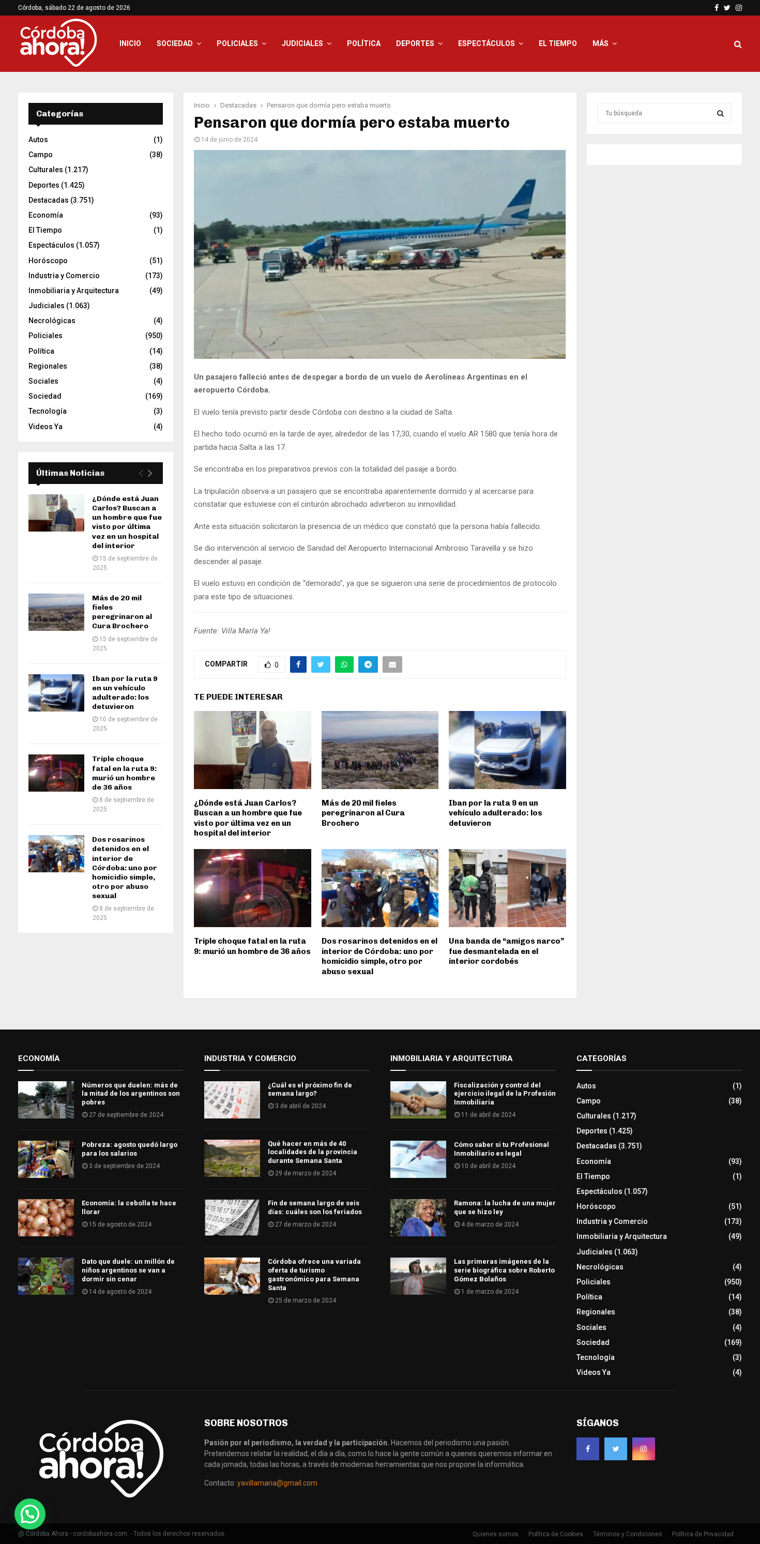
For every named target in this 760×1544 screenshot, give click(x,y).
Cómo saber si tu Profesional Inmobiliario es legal (501, 1149)
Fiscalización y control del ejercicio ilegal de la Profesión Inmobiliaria (505, 1094)
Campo (40, 154)
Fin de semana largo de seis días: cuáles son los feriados (315, 1207)
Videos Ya (45, 426)
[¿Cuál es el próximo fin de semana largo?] (232, 1099)
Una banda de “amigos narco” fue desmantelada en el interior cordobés (506, 951)
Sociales (43, 381)
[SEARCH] (720, 113)
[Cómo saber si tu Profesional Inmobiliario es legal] (418, 1159)
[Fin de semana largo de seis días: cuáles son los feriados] (232, 1217)
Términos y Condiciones (627, 1534)
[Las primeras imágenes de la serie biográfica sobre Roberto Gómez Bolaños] (418, 1276)
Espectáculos (486, 43)
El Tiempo (558, 43)
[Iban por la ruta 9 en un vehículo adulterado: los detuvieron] (56, 693)
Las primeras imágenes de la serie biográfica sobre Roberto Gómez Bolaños (504, 1270)
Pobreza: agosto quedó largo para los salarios (129, 1149)
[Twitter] (615, 1448)
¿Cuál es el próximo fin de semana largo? (310, 1089)
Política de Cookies (555, 1534)
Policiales (237, 43)
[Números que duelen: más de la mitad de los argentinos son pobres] (46, 1099)
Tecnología (47, 411)
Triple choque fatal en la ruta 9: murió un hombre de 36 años (252, 946)
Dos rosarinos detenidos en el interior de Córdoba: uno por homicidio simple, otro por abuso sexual (379, 956)
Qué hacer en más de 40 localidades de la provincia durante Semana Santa (312, 1152)
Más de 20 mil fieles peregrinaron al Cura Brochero (363, 813)
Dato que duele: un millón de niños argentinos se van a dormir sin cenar (128, 1270)
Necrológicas (51, 320)
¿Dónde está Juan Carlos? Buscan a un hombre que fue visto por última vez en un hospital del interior (248, 818)
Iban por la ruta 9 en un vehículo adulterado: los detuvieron (495, 813)
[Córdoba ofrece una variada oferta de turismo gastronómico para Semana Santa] (232, 1276)
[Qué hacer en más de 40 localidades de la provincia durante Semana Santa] (232, 1158)
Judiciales (302, 43)
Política (364, 43)
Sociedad (175, 43)
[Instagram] (643, 1448)
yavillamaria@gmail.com (277, 1483)
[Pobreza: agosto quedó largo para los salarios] (46, 1159)
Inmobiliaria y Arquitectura (73, 290)
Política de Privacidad (703, 1534)
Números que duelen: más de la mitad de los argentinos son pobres (131, 1094)
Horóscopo (48, 260)
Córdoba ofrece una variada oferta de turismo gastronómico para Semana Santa (314, 1275)
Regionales (47, 366)
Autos (38, 139)
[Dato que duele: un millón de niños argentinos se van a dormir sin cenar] (46, 1276)
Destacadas (48, 200)
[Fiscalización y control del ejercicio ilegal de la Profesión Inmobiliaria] (418, 1099)
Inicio (130, 43)
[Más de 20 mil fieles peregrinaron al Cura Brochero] (56, 612)
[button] (29, 1514)
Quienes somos (496, 1534)
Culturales (45, 169)
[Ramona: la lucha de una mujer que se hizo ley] (418, 1217)
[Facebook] (587, 1448)
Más (600, 43)
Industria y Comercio (64, 275)
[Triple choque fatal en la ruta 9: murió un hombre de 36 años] (56, 773)
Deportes (415, 43)
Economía (45, 215)
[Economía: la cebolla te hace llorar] (46, 1217)
